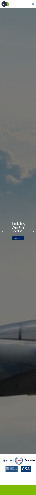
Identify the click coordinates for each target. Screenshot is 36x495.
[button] (33, 4)
